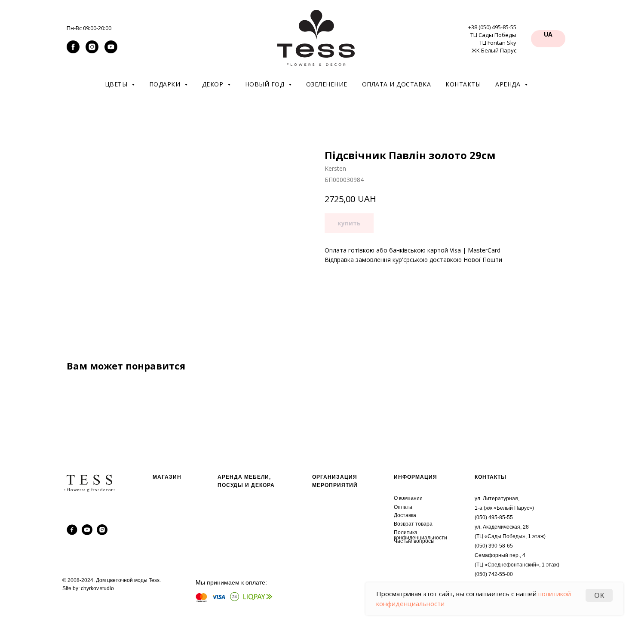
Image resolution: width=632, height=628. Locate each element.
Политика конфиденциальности (420, 535)
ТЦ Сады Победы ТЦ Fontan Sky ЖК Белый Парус (493, 42)
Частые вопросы (414, 541)
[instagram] (92, 51)
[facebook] (73, 51)
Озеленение (326, 84)
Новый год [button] (265, 84)
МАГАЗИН (167, 477)
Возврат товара (413, 524)
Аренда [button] (508, 84)
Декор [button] (213, 84)
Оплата (403, 507)
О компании (408, 498)
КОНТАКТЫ (490, 477)
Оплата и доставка (396, 84)
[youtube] (110, 51)
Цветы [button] (117, 84)
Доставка (405, 515)
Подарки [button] (165, 84)
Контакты (463, 84)
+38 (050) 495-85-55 (492, 27)
